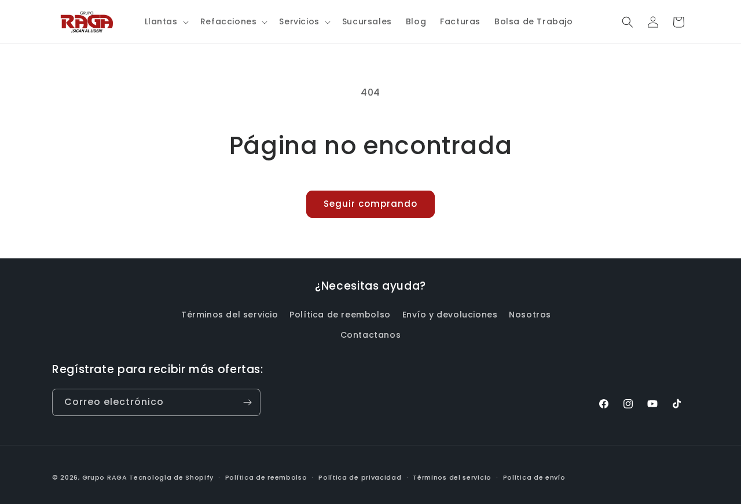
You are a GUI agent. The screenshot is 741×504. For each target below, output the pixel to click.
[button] (165, 21)
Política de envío (534, 477)
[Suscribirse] (247, 402)
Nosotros (530, 314)
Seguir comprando (370, 204)
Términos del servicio (229, 314)
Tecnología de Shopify (171, 477)
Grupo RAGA (104, 477)
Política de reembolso (340, 314)
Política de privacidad (359, 477)
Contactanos (370, 335)
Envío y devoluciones (450, 314)
